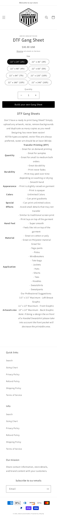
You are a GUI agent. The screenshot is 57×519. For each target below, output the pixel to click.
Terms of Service (14, 395)
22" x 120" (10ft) (39, 75)
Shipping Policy (13, 388)
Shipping (20, 51)
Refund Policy (13, 381)
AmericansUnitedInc (24, 513)
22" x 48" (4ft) (17, 68)
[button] (3, 17)
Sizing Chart (12, 367)
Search (9, 360)
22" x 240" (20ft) (40, 82)
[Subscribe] (47, 489)
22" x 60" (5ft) (39, 68)
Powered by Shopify (37, 513)
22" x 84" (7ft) (16, 75)
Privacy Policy (12, 374)
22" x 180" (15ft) (16, 82)
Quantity (28, 89)
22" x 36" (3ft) (39, 61)
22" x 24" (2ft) (17, 61)
